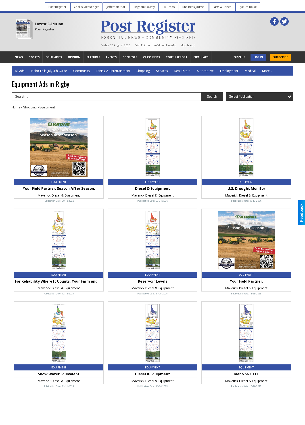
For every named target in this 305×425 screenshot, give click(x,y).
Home (16, 107)
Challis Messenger (86, 7)
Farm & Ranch (222, 7)
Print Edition (142, 45)
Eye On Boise (248, 7)
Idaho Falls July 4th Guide (49, 71)
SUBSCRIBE (280, 57)
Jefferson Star (116, 7)
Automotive (205, 71)
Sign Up (239, 57)
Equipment (47, 107)
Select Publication (241, 96)
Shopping (143, 71)
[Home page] (148, 28)
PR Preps (169, 7)
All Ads (20, 71)
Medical (250, 71)
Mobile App (188, 45)
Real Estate (182, 71)
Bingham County (144, 7)
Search (212, 96)
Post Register (57, 7)
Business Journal (193, 7)
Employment (229, 71)
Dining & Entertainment (113, 71)
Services (162, 71)
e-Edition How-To (165, 45)
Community (81, 71)
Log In (258, 57)
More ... (267, 71)
